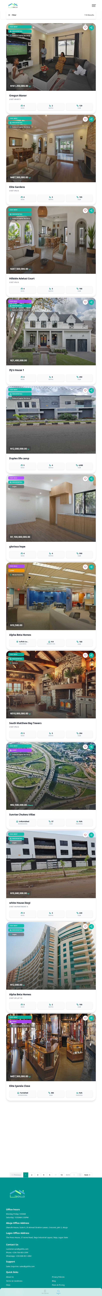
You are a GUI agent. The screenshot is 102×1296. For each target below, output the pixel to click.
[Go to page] (80, 1175)
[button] (94, 5)
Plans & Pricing (58, 1285)
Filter (14, 15)
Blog (54, 1281)
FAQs (8, 1285)
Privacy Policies (58, 1277)
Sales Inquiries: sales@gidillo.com (20, 1266)
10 (62, 1175)
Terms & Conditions (14, 1281)
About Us (10, 1277)
